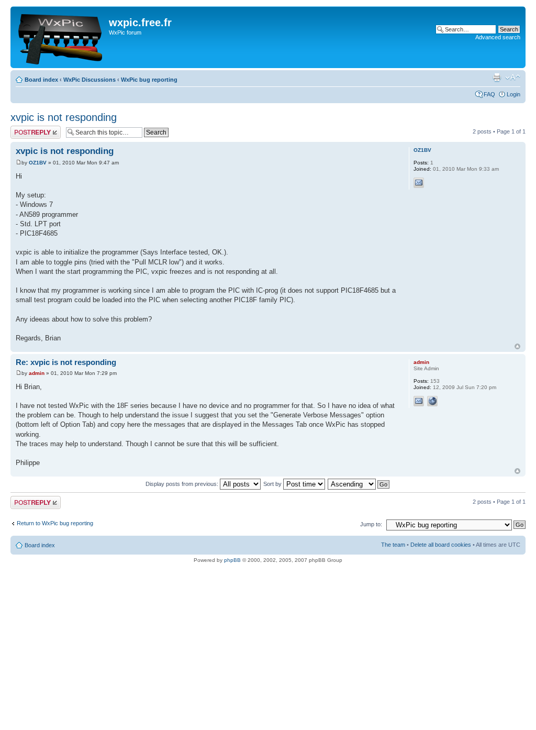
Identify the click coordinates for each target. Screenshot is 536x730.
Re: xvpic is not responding (66, 362)
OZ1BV (38, 162)
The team (393, 544)
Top (517, 346)
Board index (41, 79)
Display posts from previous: (183, 484)
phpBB (232, 560)
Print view (496, 77)
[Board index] (61, 37)
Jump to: (371, 524)
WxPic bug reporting (149, 79)
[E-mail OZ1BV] (419, 183)
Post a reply (25, 129)
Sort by (273, 484)
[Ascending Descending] (359, 484)
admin (36, 373)
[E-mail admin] (419, 401)
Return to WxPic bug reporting (55, 523)
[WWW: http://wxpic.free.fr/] (432, 401)
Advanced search (497, 37)
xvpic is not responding (63, 117)
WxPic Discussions (89, 79)
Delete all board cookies (440, 544)
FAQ (489, 94)
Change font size (512, 77)
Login (513, 94)
